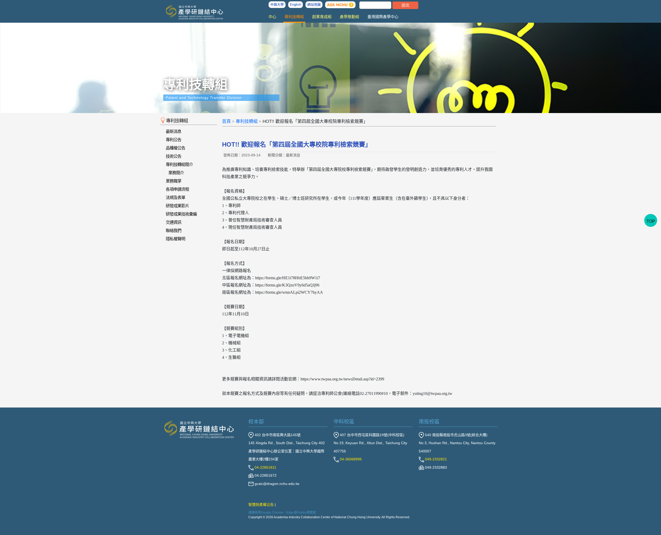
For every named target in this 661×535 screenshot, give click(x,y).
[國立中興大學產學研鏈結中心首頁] (190, 12)
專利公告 (173, 140)
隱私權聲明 (175, 239)
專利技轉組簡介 (179, 164)
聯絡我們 (173, 230)
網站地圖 (314, 4)
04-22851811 (265, 467)
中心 (272, 16)
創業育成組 (322, 16)
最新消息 (173, 131)
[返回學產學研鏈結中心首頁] (199, 429)
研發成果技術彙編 (181, 214)
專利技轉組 (294, 16)
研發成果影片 (177, 206)
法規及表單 (175, 197)
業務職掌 (173, 181)
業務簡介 (176, 173)
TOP (651, 221)
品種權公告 (175, 148)
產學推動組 (349, 16)
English (295, 4)
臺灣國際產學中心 (382, 16)
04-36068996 (350, 459)
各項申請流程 (177, 189)
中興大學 (277, 4)
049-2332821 (435, 459)
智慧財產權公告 (261, 504)
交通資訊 (173, 222)
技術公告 (173, 156)
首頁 (226, 121)
